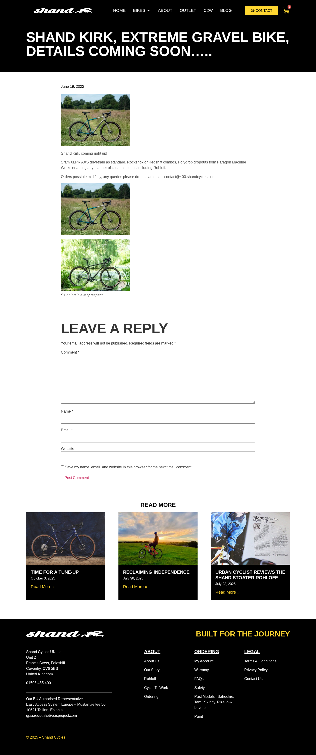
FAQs (199, 679)
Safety (199, 688)
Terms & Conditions (260, 661)
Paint (198, 716)
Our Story (152, 670)
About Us (151, 661)
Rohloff (150, 679)
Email (67, 430)
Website (67, 449)
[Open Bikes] (148, 10)
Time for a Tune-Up (55, 572)
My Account (203, 661)
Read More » (43, 586)
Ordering (151, 697)
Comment (70, 352)
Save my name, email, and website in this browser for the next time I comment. (128, 467)
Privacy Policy (256, 670)
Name (67, 411)
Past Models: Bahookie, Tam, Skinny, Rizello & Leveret (214, 702)
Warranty (201, 670)
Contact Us (253, 679)
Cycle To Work (156, 688)
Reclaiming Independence (156, 572)
